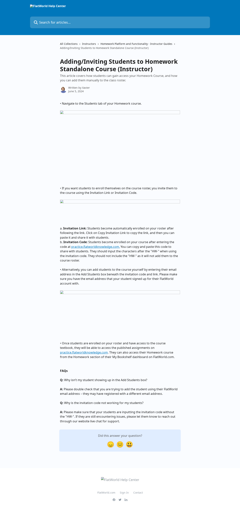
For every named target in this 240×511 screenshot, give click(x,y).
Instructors (89, 44)
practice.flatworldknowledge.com (84, 352)
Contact (138, 492)
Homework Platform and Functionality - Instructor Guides (136, 44)
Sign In (124, 492)
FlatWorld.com (106, 492)
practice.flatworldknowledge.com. (95, 247)
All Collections (69, 44)
